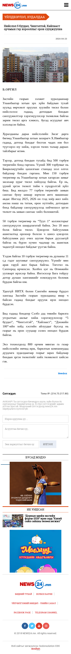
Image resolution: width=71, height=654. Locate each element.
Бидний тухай (23, 594)
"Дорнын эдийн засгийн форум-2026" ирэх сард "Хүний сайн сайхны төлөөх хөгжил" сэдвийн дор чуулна (43, 518)
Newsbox (62, 373)
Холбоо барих (44, 594)
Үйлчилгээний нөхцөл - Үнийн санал (34, 603)
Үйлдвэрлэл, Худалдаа (24, 17)
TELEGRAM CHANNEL (46, 612)
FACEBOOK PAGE (22, 612)
